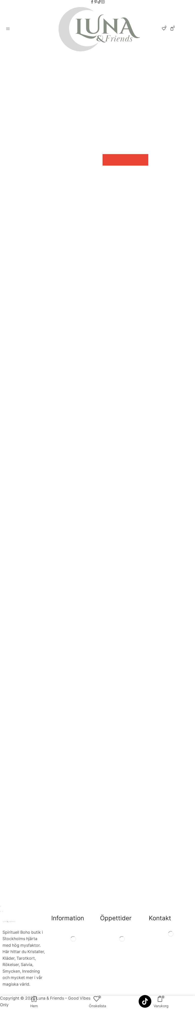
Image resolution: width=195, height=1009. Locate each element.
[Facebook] (92, 2)
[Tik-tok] (99, 2)
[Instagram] (103, 2)
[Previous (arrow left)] (0, 911)
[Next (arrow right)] (2, 911)
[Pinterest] (96, 2)
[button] (108, 160)
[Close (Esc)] (0, 906)
